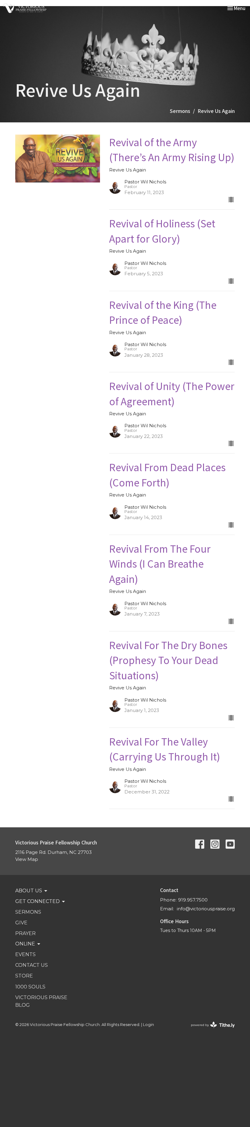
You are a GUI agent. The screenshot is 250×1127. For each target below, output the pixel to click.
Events (25, 954)
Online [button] (25, 944)
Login (148, 1024)
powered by (210, 1030)
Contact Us (31, 965)
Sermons (180, 110)
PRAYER (25, 933)
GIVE (21, 923)
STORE (24, 976)
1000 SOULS (30, 987)
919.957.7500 (193, 900)
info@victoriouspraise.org (206, 909)
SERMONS (28, 912)
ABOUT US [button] (28, 891)
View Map (26, 859)
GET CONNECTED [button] (37, 901)
